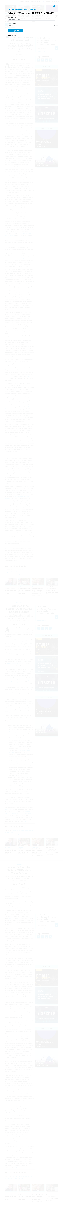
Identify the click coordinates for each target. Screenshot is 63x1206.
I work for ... (12, 23)
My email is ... (12, 17)
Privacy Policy (12, 35)
